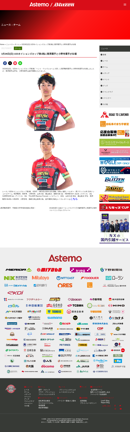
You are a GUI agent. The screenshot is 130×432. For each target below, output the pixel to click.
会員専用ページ (96, 390)
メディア (105, 73)
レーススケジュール (66, 392)
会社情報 (84, 398)
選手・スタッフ (44, 390)
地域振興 (41, 405)
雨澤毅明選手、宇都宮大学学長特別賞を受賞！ (18, 208)
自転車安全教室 (44, 401)
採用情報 (83, 401)
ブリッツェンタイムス (67, 390)
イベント (105, 79)
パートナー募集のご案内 (66, 401)
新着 (104, 55)
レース (105, 61)
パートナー (106, 98)
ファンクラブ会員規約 (98, 394)
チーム (105, 67)
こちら (74, 199)
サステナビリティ (46, 398)
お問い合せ (106, 406)
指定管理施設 (43, 408)
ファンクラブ (107, 92)
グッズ (105, 86)
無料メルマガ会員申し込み (100, 392)
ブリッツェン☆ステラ (46, 394)
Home (2, 44)
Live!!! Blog (104, 401)
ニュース (29, 387)
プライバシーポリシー (88, 403)
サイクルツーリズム (45, 403)
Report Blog (105, 403)
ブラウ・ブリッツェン (46, 392)
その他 (105, 104)
